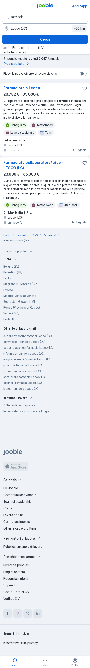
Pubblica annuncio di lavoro (22, 547)
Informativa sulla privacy (20, 643)
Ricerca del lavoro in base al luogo (26, 411)
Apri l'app (79, 6)
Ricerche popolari (16, 251)
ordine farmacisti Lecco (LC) (22, 371)
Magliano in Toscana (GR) (20, 284)
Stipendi (9, 585)
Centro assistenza (16, 521)
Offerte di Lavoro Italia (19, 528)
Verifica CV (11, 598)
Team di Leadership (17, 501)
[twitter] (27, 613)
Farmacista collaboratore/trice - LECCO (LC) (33, 165)
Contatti (9, 508)
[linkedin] (37, 613)
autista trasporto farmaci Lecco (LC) (27, 336)
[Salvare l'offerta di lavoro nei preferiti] (85, 88)
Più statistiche (14, 64)
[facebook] (7, 613)
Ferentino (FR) (12, 272)
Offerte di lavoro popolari (19, 405)
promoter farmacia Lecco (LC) (23, 365)
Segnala (81, 150)
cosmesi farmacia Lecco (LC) (22, 383)
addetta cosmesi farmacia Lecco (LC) (28, 347)
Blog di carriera (14, 572)
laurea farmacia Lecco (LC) (21, 388)
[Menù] (6, 6)
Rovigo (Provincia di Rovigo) (21, 307)
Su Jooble (10, 488)
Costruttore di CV (16, 592)
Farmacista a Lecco (21, 88)
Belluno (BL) (11, 266)
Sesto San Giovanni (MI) (19, 301)
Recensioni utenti (15, 578)
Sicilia (7, 278)
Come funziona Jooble (19, 495)
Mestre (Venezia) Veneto (19, 295)
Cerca (45, 39)
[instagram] (17, 613)
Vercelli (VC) (11, 313)
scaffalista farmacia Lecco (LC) (24, 377)
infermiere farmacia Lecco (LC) (23, 353)
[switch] (83, 74)
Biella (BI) (9, 319)
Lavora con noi (13, 515)
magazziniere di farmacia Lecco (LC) (27, 359)
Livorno (8, 290)
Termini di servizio (16, 634)
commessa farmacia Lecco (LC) (24, 342)
